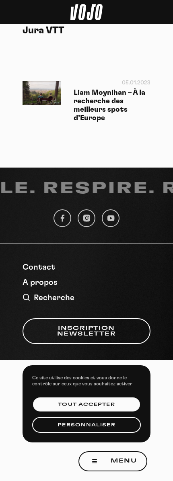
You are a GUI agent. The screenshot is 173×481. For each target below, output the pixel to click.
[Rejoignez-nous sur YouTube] (110, 218)
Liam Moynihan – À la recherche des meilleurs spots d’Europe (109, 105)
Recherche (54, 298)
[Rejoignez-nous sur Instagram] (86, 218)
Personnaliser (86, 425)
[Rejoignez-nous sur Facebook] (62, 218)
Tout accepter (86, 404)
